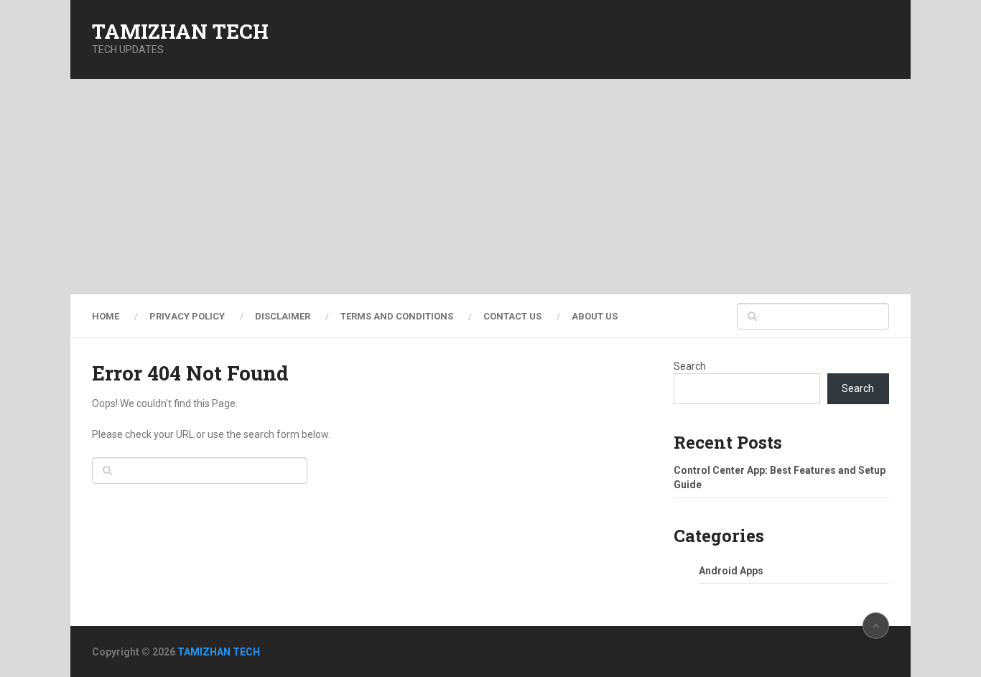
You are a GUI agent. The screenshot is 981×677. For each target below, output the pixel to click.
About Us (595, 316)
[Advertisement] (490, 186)
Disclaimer (282, 316)
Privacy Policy (187, 316)
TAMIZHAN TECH (180, 32)
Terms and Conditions (396, 316)
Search (690, 366)
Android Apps (731, 570)
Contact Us (512, 316)
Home (105, 316)
